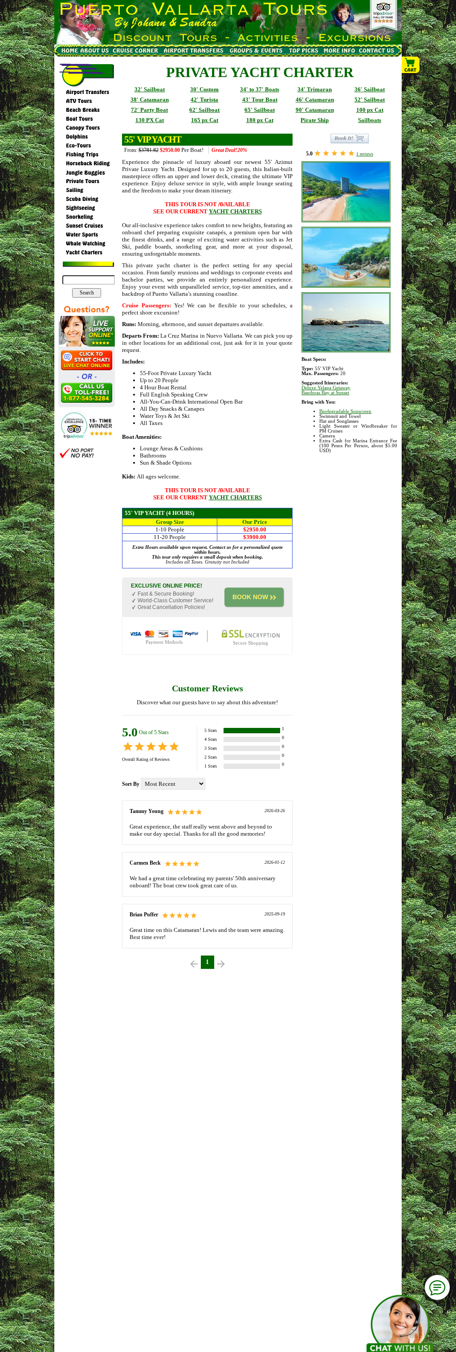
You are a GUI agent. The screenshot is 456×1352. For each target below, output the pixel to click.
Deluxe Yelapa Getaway (325, 387)
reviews (364, 153)
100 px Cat (369, 109)
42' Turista (204, 99)
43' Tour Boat (259, 99)
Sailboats (369, 120)
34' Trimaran (314, 89)
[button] (411, 65)
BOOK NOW (250, 596)
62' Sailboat (204, 109)
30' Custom (204, 89)
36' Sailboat (369, 89)
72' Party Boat (149, 109)
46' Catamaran (315, 99)
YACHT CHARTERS (235, 211)
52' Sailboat (369, 99)
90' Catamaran (315, 109)
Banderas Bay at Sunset (325, 392)
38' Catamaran (149, 99)
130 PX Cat (149, 120)
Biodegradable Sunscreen (345, 411)
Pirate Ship (315, 120)
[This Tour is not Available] (349, 138)
